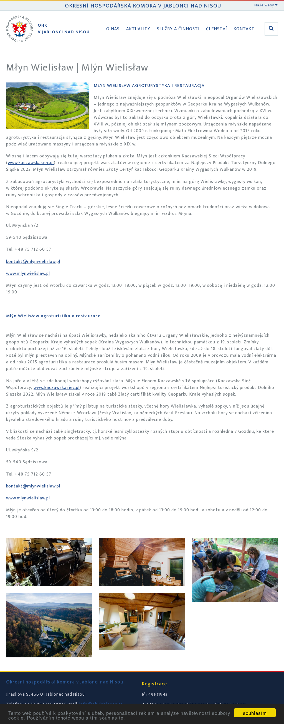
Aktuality (138, 29)
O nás (113, 29)
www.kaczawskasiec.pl (31, 163)
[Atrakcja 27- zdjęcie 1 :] (49, 663)
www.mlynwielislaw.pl (28, 273)
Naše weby (264, 5)
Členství (216, 29)
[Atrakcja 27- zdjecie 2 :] (142, 591)
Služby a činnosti (178, 29)
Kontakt (244, 29)
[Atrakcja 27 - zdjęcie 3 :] (49, 591)
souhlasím (255, 712)
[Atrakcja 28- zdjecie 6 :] (235, 607)
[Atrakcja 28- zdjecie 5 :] (142, 655)
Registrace (154, 684)
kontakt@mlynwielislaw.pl (33, 261)
